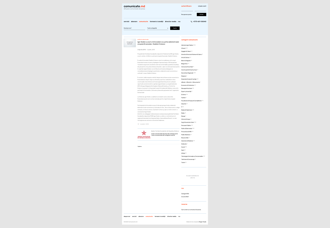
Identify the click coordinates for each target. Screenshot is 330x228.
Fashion (183, 97)
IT (181, 107)
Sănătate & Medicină (187, 141)
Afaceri (183, 48)
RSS (179, 21)
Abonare (134, 21)
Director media (170, 21)
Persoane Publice (186, 125)
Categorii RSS (185, 193)
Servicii (126, 21)
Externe (183, 94)
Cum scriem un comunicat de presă (191, 209)
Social (183, 147)
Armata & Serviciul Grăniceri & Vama (191, 54)
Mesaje (183, 116)
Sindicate (184, 144)
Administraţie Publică (187, 45)
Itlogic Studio (202, 222)
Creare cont (202, 6)
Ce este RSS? (185, 196)
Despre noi (127, 216)
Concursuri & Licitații (187, 67)
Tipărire (140, 146)
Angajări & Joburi (186, 51)
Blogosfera (184, 63)
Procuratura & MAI (186, 131)
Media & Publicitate (186, 110)
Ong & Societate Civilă (187, 122)
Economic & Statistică (187, 85)
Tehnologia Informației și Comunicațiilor (192, 156)
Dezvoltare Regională (187, 73)
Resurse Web (184, 138)
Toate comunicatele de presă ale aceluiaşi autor (164, 134)
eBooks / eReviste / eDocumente (190, 82)
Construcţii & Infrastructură (189, 70)
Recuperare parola (186, 14)
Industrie (183, 104)
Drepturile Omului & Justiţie (188, 79)
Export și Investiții (186, 91)
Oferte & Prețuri (185, 119)
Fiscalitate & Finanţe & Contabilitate (191, 101)
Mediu (183, 113)
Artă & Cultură (185, 57)
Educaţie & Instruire (186, 88)
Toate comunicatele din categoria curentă (163, 135)
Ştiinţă (183, 153)
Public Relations (185, 134)
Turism (183, 162)
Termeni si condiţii (156, 21)
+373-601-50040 (199, 21)
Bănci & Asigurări (186, 60)
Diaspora (183, 76)
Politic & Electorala (143, 39)
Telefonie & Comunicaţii (187, 159)
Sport (183, 150)
